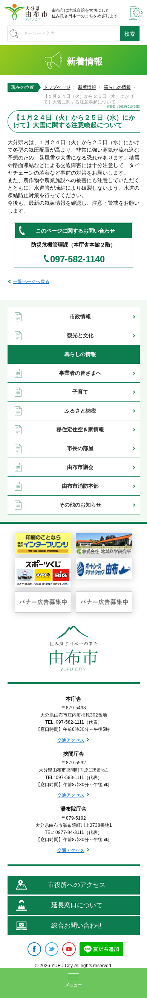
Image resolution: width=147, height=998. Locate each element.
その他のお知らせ (80, 505)
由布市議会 (80, 467)
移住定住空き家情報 (80, 429)
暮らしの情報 (117, 87)
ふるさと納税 (80, 411)
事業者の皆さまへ (80, 373)
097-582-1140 (77, 259)
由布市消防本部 (80, 486)
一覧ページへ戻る (31, 281)
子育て (80, 392)
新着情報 (87, 87)
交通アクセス (70, 740)
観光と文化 (80, 335)
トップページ (56, 87)
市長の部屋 (80, 448)
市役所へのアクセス (77, 884)
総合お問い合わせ (77, 925)
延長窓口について (77, 905)
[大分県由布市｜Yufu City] (26, 12)
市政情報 (80, 316)
